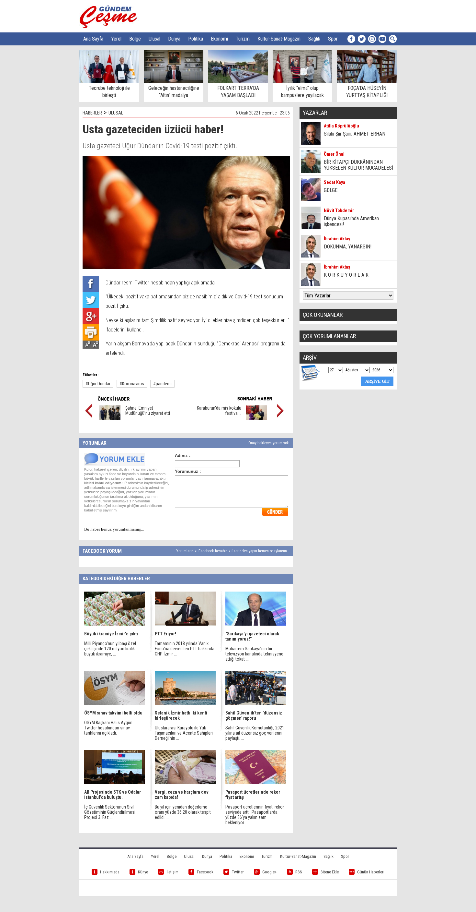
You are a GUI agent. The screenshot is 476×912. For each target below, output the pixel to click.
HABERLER (92, 112)
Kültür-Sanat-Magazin (278, 39)
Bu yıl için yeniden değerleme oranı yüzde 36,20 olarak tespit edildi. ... (183, 812)
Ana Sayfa (93, 39)
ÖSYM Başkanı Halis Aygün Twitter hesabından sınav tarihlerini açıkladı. (108, 728)
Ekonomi (219, 39)
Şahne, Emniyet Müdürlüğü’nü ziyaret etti (147, 410)
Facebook (205, 872)
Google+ (269, 872)
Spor (333, 39)
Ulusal (154, 39)
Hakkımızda (109, 872)
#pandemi (162, 383)
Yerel (116, 39)
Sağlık (314, 39)
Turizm (243, 39)
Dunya (174, 39)
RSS (298, 872)
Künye (143, 872)
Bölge (135, 39)
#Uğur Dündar (97, 383)
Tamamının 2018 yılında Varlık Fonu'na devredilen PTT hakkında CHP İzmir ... (184, 648)
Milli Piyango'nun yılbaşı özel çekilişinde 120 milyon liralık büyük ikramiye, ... (110, 648)
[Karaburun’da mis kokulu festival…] (256, 418)
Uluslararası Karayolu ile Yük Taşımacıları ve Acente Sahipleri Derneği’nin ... (184, 733)
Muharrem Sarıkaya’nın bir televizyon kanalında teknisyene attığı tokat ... (254, 654)
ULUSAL (115, 112)
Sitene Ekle (330, 872)
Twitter (238, 872)
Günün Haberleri (370, 872)
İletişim (172, 872)
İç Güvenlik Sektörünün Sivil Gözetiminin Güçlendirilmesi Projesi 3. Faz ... (109, 812)
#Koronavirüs (131, 383)
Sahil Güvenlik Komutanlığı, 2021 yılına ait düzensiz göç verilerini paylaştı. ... (254, 733)
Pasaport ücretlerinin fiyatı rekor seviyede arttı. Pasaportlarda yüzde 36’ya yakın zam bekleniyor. (254, 814)
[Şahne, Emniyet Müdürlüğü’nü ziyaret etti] (109, 418)
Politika (195, 39)
